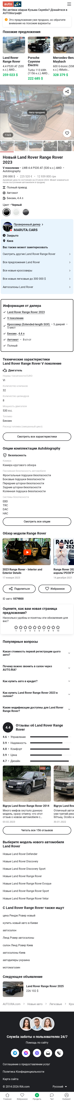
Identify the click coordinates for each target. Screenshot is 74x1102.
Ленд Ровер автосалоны (18, 937)
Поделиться (22, 588)
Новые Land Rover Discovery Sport (24, 868)
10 (58, 631)
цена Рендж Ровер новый (19, 915)
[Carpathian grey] (26, 212)
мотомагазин (11, 967)
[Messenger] (26, 1053)
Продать (37, 1099)
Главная (7, 1099)
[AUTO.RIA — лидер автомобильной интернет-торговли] (12, 4)
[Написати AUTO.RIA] (48, 1053)
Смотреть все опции (37, 521)
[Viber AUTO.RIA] (37, 1053)
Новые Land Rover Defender (20, 854)
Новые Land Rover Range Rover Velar (26, 898)
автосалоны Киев (14, 952)
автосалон (9, 930)
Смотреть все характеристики (37, 436)
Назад (10, 91)
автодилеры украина (16, 960)
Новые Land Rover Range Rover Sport (26, 891)
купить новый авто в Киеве (20, 923)
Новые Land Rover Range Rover (22, 876)
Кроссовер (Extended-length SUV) (28, 324)
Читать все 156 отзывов (37, 830)
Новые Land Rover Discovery (20, 861)
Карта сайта (10, 1079)
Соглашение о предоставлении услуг (26, 1064)
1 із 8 (8, 135)
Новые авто (35, 1004)
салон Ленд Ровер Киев (18, 945)
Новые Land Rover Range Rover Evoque (27, 883)
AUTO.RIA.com (11, 1004)
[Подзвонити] (59, 1053)
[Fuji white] (16, 212)
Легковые (55, 1004)
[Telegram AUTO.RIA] (15, 1053)
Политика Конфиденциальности (23, 1071)
